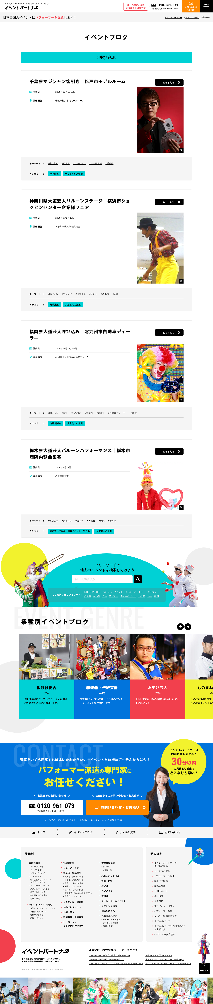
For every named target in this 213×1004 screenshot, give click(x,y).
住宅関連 (54, 174)
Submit (138, 579)
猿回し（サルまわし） (74, 883)
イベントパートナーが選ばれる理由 (165, 864)
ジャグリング (36, 870)
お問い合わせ (161, 891)
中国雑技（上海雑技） (74, 917)
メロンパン (108, 870)
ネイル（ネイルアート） (114, 901)
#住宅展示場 (95, 163)
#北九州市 (76, 413)
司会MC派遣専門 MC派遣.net (158, 955)
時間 (156, 596)
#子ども (93, 294)
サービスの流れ (162, 871)
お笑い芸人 (69, 912)
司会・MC (107, 881)
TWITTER (95, 592)
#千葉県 (109, 163)
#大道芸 (100, 413)
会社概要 (158, 896)
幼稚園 (141, 596)
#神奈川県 (80, 294)
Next (187, 626)
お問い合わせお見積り (191, 8)
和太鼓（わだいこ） (73, 896)
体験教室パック (109, 915)
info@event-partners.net (92, 820)
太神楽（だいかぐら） (74, 877)
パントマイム (36, 876)
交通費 (87, 596)
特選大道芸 (35, 898)
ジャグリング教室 (110, 923)
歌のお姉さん (108, 910)
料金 (150, 596)
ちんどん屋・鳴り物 (73, 902)
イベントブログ (192, 18)
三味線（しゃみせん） (74, 890)
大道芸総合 (34, 863)
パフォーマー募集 (163, 911)
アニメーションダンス (39, 885)
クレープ (107, 867)
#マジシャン (79, 163)
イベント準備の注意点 (165, 916)
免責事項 (158, 901)
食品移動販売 (108, 863)
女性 (104, 596)
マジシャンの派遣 (74, 174)
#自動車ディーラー (117, 413)
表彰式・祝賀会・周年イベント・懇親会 (70, 531)
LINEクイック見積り (164, 934)
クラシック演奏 (109, 906)
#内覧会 (91, 520)
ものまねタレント (72, 907)
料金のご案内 (161, 881)
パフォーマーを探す (164, 876)
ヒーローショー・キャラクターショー (73, 924)
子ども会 (113, 596)
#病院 (101, 520)
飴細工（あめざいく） (74, 880)
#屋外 (64, 413)
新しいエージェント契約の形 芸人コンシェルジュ (168, 963)
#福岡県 (89, 413)
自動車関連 (55, 423)
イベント (118, 592)
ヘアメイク (107, 891)
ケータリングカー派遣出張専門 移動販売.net (109, 955)
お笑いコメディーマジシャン (42, 908)
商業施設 (54, 304)
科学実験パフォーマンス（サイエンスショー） (40, 881)
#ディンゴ (67, 294)
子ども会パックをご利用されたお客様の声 (170, 928)
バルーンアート (37, 867)
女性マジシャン (37, 915)
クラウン (152, 592)
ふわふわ (107, 592)
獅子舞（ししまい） (73, 886)
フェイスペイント (72, 868)
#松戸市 (66, 163)
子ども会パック (128, 596)
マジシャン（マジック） (41, 904)
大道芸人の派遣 (73, 304)
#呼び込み (53, 163)
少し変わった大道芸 (39, 895)
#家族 (134, 413)
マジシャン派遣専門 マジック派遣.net (106, 959)
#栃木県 (112, 520)
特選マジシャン (37, 918)
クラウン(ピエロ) (37, 873)
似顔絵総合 (69, 863)
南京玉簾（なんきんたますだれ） (79, 893)
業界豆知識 (160, 886)
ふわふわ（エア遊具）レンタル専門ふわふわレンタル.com (116, 963)
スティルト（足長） (39, 892)
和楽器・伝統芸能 (72, 872)
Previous (180, 626)
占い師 (96, 596)
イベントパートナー (173, 18)
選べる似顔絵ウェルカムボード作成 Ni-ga (164, 959)
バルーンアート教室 (111, 920)
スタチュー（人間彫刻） (40, 889)
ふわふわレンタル (110, 876)
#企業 (115, 294)
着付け (105, 896)
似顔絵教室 (108, 926)
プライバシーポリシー (165, 906)
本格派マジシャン (38, 912)
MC (86, 592)
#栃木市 (79, 520)
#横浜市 (105, 294)
